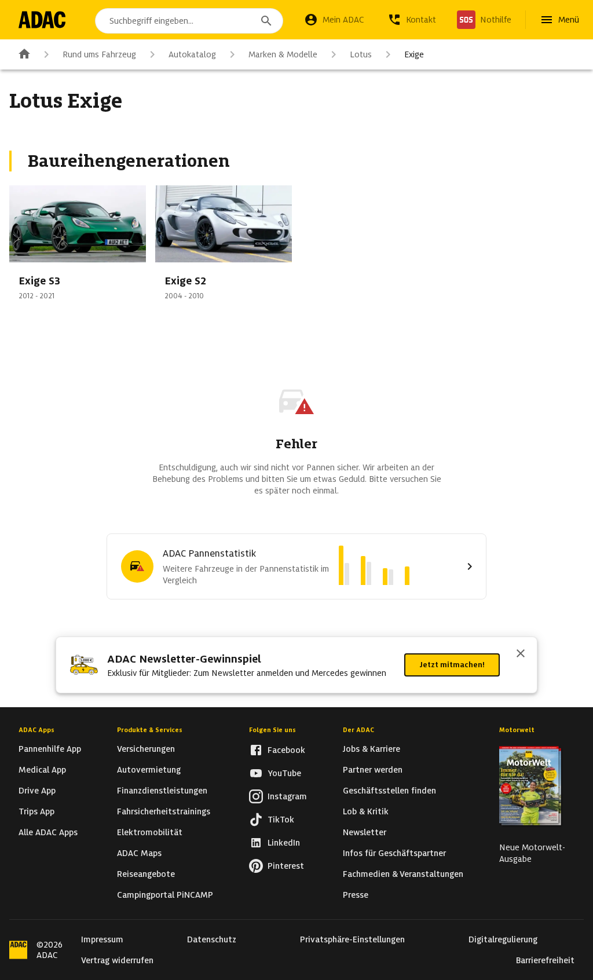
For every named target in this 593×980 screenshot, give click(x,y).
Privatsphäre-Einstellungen (352, 939)
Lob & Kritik (366, 811)
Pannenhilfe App (50, 749)
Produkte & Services (149, 730)
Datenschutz (211, 939)
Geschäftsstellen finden (389, 790)
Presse (355, 895)
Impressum (102, 939)
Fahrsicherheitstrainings (163, 811)
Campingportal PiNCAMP (165, 895)
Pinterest (286, 866)
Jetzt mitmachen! (452, 665)
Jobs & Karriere (371, 749)
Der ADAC (358, 730)
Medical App (42, 770)
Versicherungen (146, 749)
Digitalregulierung (502, 939)
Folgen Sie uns (272, 730)
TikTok (281, 819)
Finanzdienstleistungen (162, 790)
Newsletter (364, 832)
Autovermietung (149, 770)
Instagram (287, 796)
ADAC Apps (36, 730)
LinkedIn (284, 843)
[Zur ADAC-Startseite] (42, 19)
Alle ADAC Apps (48, 832)
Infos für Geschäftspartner (394, 853)
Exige (414, 54)
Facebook (286, 750)
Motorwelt (517, 730)
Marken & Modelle (282, 54)
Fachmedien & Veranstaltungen (403, 874)
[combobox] (189, 21)
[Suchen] (266, 21)
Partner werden (372, 770)
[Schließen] (521, 654)
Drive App (37, 790)
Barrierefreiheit (545, 960)
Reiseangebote (146, 874)
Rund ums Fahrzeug (99, 54)
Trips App (36, 811)
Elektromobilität (149, 832)
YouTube (284, 773)
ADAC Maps (139, 853)
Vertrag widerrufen (117, 960)
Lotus (361, 54)
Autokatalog (192, 54)
